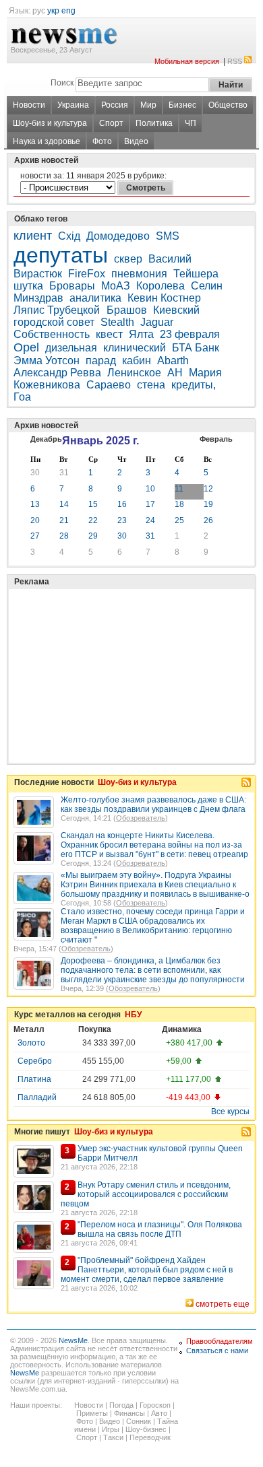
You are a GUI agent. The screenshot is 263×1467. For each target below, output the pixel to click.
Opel (26, 347)
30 (35, 472)
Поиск (62, 83)
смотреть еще (223, 1304)
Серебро (35, 1061)
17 (150, 504)
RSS (234, 61)
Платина (34, 1079)
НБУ (133, 1014)
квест (109, 334)
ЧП (190, 123)
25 (179, 520)
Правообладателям (219, 1341)
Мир (148, 105)
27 (35, 536)
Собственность (51, 334)
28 (64, 536)
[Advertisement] (114, 642)
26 (208, 520)
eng (68, 10)
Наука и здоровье (46, 141)
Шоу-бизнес (146, 1429)
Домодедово (118, 236)
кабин (136, 360)
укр (53, 10)
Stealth (117, 322)
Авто (159, 1413)
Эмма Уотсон (46, 360)
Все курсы (230, 1111)
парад (101, 360)
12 (208, 488)
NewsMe (73, 1340)
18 (179, 504)
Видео (136, 141)
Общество (227, 105)
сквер (128, 259)
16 (122, 504)
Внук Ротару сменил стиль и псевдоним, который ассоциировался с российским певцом (146, 1194)
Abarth (173, 360)
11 (179, 488)
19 (208, 504)
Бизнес (182, 105)
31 (64, 472)
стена (151, 384)
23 (122, 520)
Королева (160, 286)
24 (150, 520)
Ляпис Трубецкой (58, 310)
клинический (134, 347)
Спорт (111, 123)
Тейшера (195, 273)
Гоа (22, 397)
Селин (207, 286)
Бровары (72, 286)
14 (64, 504)
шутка (28, 286)
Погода (121, 1405)
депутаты (60, 255)
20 (35, 520)
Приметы (92, 1413)
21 (64, 520)
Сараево (108, 384)
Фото (102, 141)
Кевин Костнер (164, 298)
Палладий (37, 1097)
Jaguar (156, 322)
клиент (32, 235)
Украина (73, 105)
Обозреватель (140, 818)
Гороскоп (155, 1405)
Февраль (216, 439)
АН (175, 372)
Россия (114, 105)
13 (35, 504)
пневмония (139, 273)
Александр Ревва (57, 372)
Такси (113, 1437)
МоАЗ (115, 286)
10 (150, 488)
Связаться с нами (217, 1350)
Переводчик (150, 1437)
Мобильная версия (186, 61)
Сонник (138, 1421)
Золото (31, 1043)
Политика (154, 123)
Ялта (141, 334)
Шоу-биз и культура (50, 123)
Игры (110, 1429)
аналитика (95, 298)
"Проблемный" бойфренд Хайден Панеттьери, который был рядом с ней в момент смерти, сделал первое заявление (147, 1270)
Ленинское (134, 372)
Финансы (129, 1413)
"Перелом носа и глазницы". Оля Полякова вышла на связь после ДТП (160, 1229)
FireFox (86, 273)
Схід (69, 236)
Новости (29, 105)
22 (93, 520)
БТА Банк (195, 347)
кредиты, (193, 384)
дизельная (71, 347)
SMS (167, 236)
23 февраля (190, 334)
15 (93, 504)
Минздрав (38, 298)
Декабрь (46, 439)
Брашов (127, 310)
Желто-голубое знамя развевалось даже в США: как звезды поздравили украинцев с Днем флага (153, 804)
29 (93, 536)
